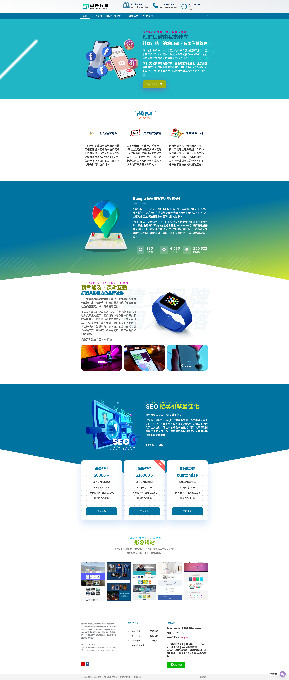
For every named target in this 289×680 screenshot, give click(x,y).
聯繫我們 (148, 16)
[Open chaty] (283, 674)
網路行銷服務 (113, 16)
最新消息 (133, 16)
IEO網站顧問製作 (202, 677)
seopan (184, 637)
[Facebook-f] (88, 664)
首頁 (84, 16)
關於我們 (97, 16)
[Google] (83, 664)
